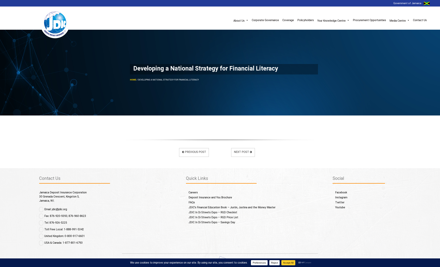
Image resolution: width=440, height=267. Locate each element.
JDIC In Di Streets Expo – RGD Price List (213, 217)
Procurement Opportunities (369, 20)
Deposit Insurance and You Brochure (210, 197)
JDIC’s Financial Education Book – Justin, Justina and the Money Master (232, 207)
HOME (133, 80)
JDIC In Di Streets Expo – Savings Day (212, 222)
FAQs (192, 202)
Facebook (341, 192)
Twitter (339, 202)
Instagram (341, 197)
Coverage (288, 20)
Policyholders (305, 20)
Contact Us (420, 20)
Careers (193, 192)
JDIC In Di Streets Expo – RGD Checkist (213, 212)
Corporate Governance (265, 20)
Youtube (340, 207)
